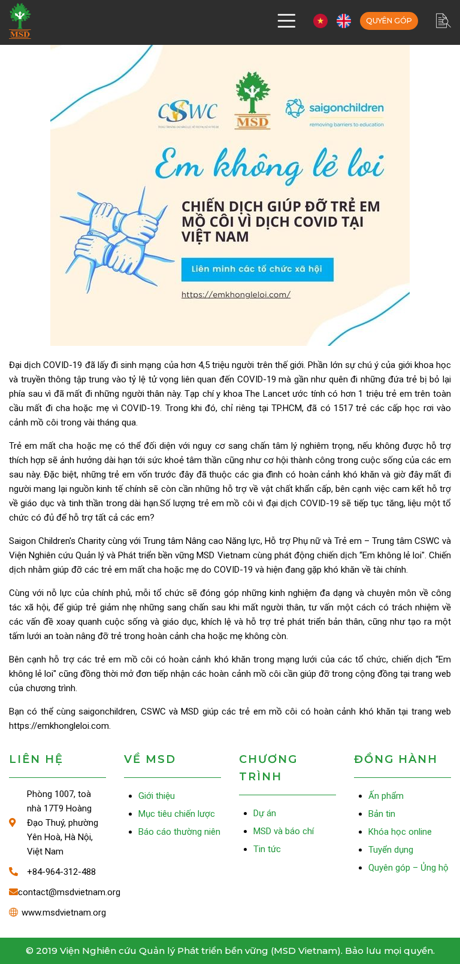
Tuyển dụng (390, 849)
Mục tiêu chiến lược (176, 813)
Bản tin (381, 813)
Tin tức (267, 849)
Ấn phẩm (386, 795)
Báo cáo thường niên (179, 831)
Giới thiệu (156, 795)
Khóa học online (400, 831)
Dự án (264, 813)
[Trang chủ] (20, 21)
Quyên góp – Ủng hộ (389, 21)
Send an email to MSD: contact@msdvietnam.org (57, 892)
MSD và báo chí (283, 831)
